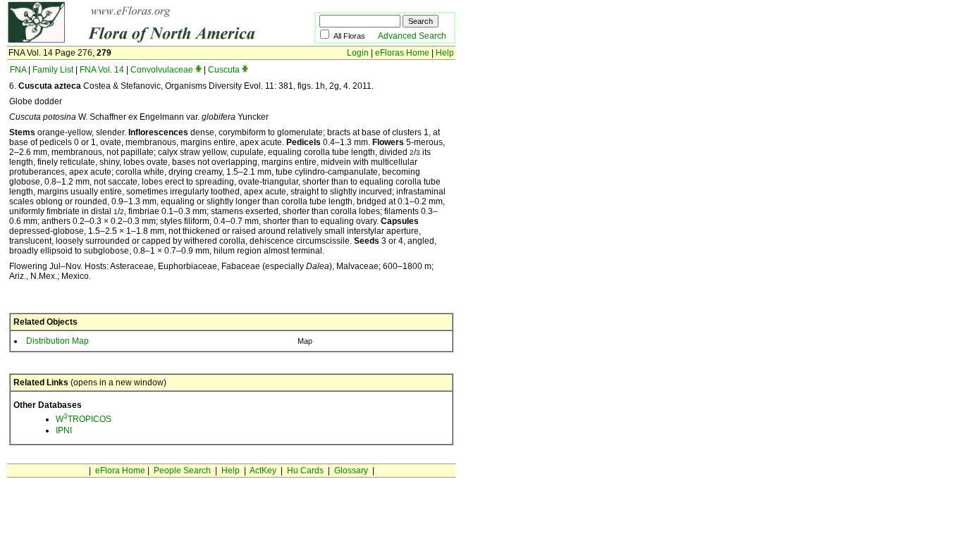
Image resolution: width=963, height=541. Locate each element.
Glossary (351, 470)
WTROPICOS (83, 419)
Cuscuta (224, 70)
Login (358, 53)
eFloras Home (402, 53)
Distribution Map (57, 341)
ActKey (263, 470)
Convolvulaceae (161, 70)
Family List (52, 70)
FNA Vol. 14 (102, 70)
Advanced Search (412, 36)
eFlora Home (120, 470)
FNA (18, 70)
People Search (182, 470)
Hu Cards (305, 470)
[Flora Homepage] (139, 41)
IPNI (64, 430)
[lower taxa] (198, 70)
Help (445, 53)
